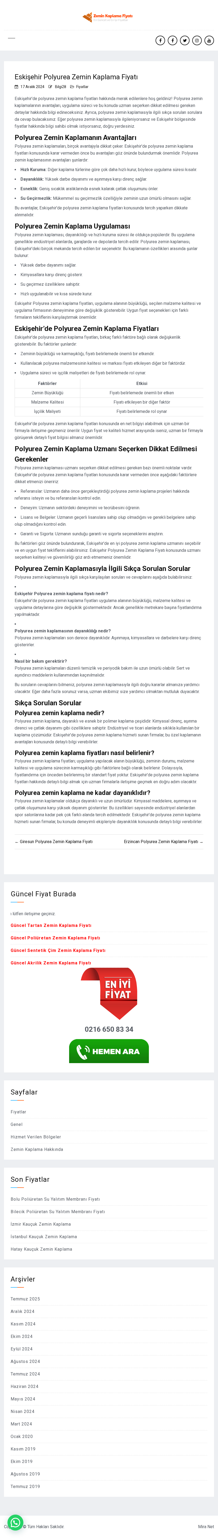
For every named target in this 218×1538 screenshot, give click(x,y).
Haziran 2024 (25, 1386)
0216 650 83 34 (109, 1029)
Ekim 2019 (22, 1461)
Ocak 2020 (22, 1436)
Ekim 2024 (22, 1336)
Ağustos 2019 (25, 1474)
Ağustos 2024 (25, 1361)
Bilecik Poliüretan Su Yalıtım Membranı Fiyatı (58, 1211)
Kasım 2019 (23, 1449)
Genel (17, 1124)
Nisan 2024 (23, 1411)
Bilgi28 (60, 87)
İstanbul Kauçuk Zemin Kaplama (44, 1236)
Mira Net (206, 1526)
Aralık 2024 (23, 1311)
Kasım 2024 (23, 1323)
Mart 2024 (21, 1424)
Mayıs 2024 (23, 1399)
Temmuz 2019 (25, 1486)
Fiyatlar (82, 87)
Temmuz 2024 (25, 1374)
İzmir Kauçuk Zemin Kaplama (41, 1224)
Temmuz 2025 (25, 1298)
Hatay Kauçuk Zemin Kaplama (41, 1249)
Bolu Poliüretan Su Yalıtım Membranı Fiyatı (55, 1199)
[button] (15, 1523)
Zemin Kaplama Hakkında (37, 1149)
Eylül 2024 (22, 1349)
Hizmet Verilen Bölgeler (36, 1136)
